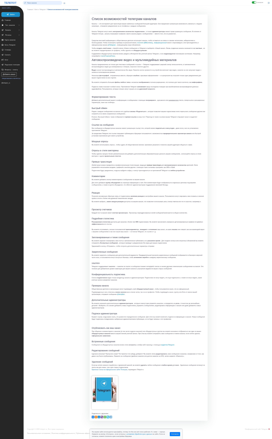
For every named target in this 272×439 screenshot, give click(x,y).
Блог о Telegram (40, 9)
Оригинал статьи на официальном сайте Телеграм (109, 369)
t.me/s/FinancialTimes (107, 56)
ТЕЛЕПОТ (10, 2)
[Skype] (108, 417)
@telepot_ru (5, 83)
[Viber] (102, 417)
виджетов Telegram (167, 345)
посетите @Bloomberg (145, 42)
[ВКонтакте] (93, 417)
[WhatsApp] (105, 417)
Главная (30, 9)
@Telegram (112, 45)
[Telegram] (111, 417)
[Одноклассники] (96, 417)
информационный (160, 42)
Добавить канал (9, 74)
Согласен (175, 434)
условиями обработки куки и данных (139, 434)
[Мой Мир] (99, 417)
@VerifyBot (121, 294)
